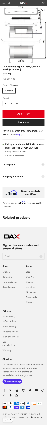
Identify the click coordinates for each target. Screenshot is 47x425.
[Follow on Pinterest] (29, 390)
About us (30, 287)
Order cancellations (9, 343)
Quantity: (7, 98)
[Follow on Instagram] (17, 390)
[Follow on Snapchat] (10, 395)
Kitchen (6, 271)
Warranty (7, 350)
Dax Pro (30, 277)
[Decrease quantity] (6, 103)
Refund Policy (9, 321)
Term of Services (11, 336)
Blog (28, 271)
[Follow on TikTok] (42, 390)
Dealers (29, 282)
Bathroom (7, 277)
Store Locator (9, 287)
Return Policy (9, 316)
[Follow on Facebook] (4, 390)
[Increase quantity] (17, 103)
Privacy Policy (9, 326)
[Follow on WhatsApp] (17, 395)
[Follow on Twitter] (10, 390)
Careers (30, 302)
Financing (31, 292)
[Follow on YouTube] (36, 390)
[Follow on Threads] (23, 390)
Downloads (31, 297)
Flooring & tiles (10, 282)
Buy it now (23, 122)
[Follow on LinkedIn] (4, 395)
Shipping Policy (10, 331)
